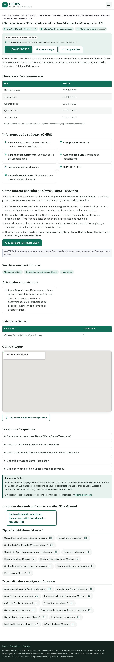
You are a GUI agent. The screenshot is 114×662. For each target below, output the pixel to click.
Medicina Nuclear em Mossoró (21, 624)
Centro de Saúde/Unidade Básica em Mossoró (28, 545)
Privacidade (15, 646)
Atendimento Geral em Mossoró (74, 589)
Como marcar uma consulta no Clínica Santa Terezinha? (39, 436)
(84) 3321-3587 (20, 49)
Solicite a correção (83, 495)
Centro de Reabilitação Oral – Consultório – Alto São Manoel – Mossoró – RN (27, 518)
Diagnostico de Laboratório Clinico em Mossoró (66, 610)
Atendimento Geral (88, 29)
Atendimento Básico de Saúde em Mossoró (27, 589)
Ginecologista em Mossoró (19, 610)
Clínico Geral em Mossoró (58, 603)
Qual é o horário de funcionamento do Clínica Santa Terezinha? (43, 452)
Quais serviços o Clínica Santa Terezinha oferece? (35, 468)
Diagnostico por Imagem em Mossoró (24, 617)
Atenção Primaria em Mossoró (21, 596)
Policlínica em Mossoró (17, 573)
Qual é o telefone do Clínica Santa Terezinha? (33, 444)
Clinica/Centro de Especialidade (58, 29)
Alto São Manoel (29, 15)
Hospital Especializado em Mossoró (59, 559)
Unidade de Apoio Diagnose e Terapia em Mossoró (30, 552)
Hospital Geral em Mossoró (19, 559)
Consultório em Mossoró (73, 538)
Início (4, 15)
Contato (26, 646)
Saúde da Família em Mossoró (20, 603)
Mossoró (16, 15)
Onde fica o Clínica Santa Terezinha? (28, 460)
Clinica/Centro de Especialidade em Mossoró (28, 538)
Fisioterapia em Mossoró (65, 617)
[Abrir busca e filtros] (109, 5)
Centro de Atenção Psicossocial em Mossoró (27, 566)
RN (9, 15)
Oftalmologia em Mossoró (59, 624)
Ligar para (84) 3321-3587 (23, 242)
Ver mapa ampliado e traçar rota (28, 417)
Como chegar (47, 49)
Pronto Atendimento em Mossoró (74, 566)
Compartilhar (72, 49)
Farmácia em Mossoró (76, 552)
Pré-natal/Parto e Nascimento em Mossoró (67, 596)
